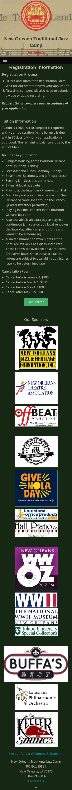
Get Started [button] (36, 302)
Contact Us (36, 781)
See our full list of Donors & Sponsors (36, 754)
